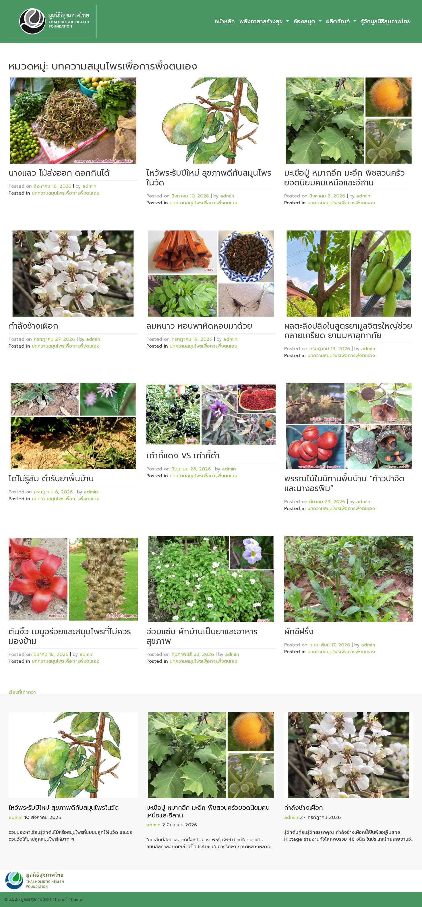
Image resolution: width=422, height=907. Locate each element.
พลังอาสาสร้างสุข (262, 21)
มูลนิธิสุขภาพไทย (35, 899)
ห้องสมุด (305, 21)
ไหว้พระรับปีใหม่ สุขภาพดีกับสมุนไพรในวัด (208, 178)
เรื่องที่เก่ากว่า (22, 692)
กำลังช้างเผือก (33, 326)
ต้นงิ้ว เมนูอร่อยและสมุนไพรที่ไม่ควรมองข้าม (70, 636)
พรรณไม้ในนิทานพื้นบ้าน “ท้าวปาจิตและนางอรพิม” (344, 483)
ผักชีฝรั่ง (298, 631)
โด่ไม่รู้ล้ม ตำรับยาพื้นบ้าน (51, 478)
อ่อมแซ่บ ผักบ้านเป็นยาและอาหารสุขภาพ (202, 636)
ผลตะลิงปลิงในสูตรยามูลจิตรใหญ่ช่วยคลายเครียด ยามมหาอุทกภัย (348, 331)
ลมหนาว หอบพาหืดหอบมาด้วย (199, 326)
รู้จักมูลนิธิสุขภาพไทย (386, 21)
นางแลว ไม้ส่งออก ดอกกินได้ (59, 173)
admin (89, 186)
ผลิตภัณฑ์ (339, 21)
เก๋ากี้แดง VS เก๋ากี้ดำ (183, 455)
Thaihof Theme (67, 899)
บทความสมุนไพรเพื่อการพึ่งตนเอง (65, 193)
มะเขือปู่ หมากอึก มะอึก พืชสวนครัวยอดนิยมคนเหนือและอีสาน (344, 178)
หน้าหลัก (225, 21)
